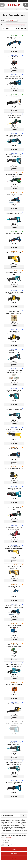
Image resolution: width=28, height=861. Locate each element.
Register (6, 1)
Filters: (2, 20)
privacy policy (10, 837)
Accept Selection (14, 853)
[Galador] (14, 5)
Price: (2, 25)
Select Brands (11, 20)
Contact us (12, 1)
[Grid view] (3, 28)
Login (1, 1)
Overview (24, 815)
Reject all (14, 849)
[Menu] (2, 5)
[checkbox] (5, 840)
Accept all (14, 858)
